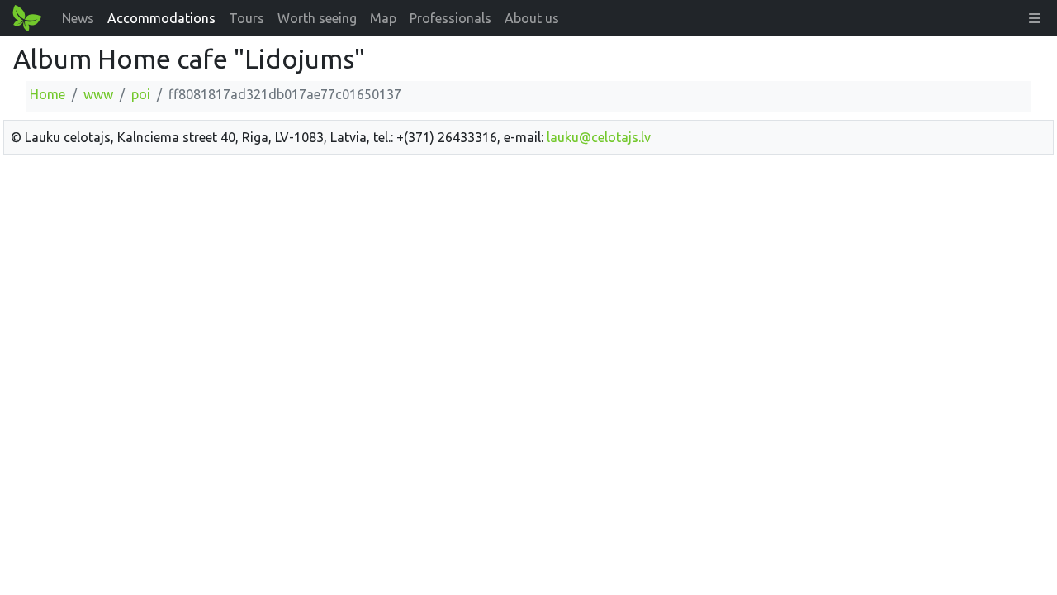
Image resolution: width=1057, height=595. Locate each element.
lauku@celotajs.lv (599, 137)
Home (47, 94)
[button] (1034, 18)
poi (140, 94)
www (98, 94)
